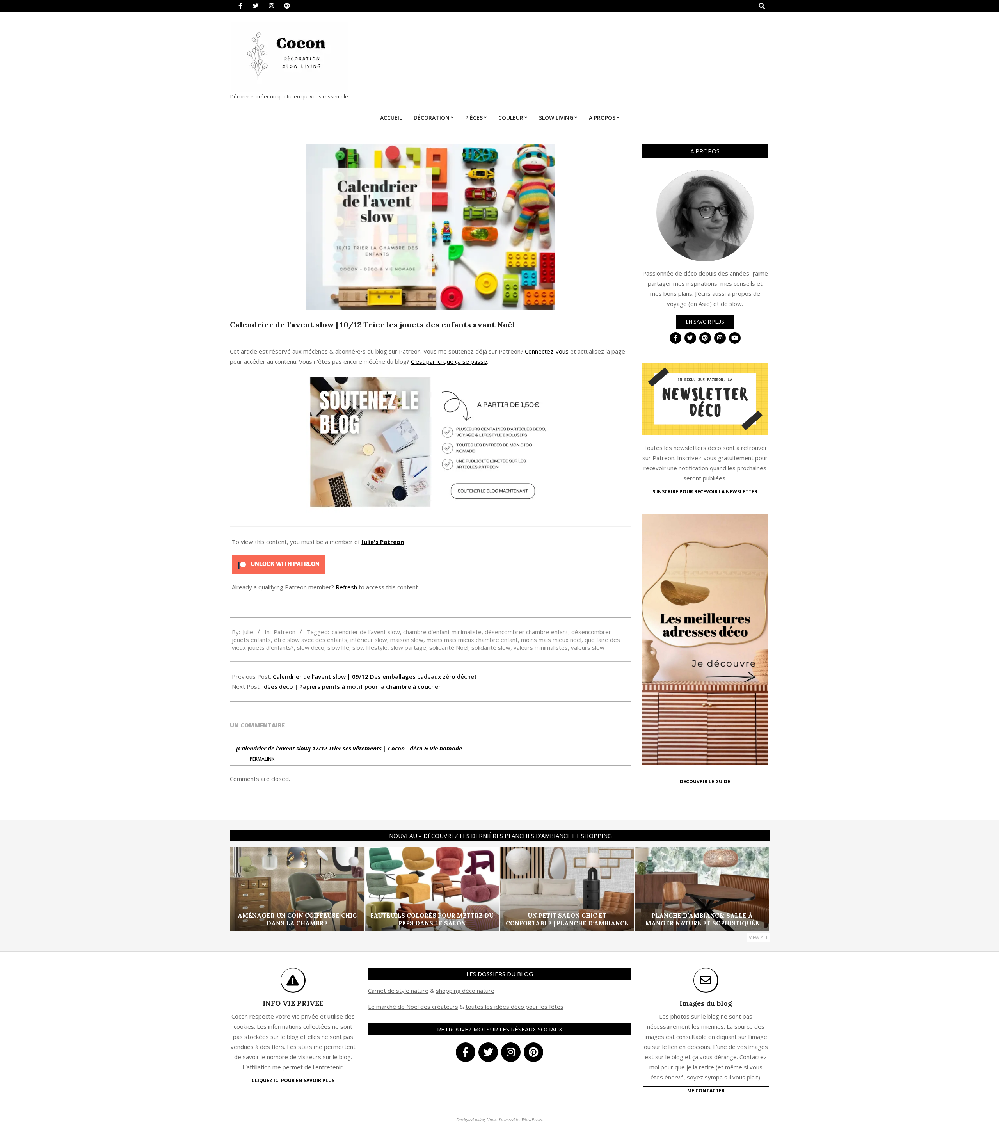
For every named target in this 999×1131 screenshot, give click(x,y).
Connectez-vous (547, 351)
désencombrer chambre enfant (526, 632)
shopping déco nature (465, 990)
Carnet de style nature (398, 990)
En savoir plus (705, 321)
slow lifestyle (370, 647)
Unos (491, 1119)
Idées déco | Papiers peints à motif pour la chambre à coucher (351, 686)
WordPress (531, 1119)
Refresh (346, 587)
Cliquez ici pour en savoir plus (293, 1080)
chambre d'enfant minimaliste (442, 632)
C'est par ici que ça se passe (449, 361)
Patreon (284, 632)
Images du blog (705, 1003)
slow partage (408, 647)
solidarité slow (490, 647)
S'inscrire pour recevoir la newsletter (704, 491)
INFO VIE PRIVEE (293, 1003)
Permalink (262, 759)
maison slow (406, 640)
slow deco (310, 647)
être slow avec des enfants (310, 640)
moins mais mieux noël (551, 640)
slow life (338, 647)
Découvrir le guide (705, 781)
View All (758, 937)
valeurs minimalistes (541, 647)
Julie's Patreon (382, 542)
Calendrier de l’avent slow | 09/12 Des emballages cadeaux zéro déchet (375, 676)
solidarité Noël (448, 647)
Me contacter (706, 1090)
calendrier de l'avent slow (366, 632)
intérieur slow (368, 640)
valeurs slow (587, 647)
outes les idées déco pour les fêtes (515, 1006)
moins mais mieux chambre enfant (472, 640)
